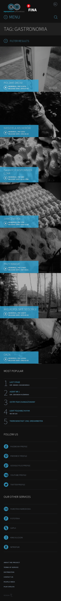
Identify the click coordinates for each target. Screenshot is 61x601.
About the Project (12, 562)
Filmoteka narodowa (20, 509)
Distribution (9, 572)
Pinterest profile (18, 456)
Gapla (13, 528)
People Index (9, 582)
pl (55, 4)
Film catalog (9, 587)
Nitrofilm (14, 547)
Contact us (8, 577)
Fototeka (15, 518)
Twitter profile (17, 484)
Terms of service (11, 567)
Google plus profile (20, 465)
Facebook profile (18, 446)
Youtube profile (18, 475)
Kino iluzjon (16, 537)
